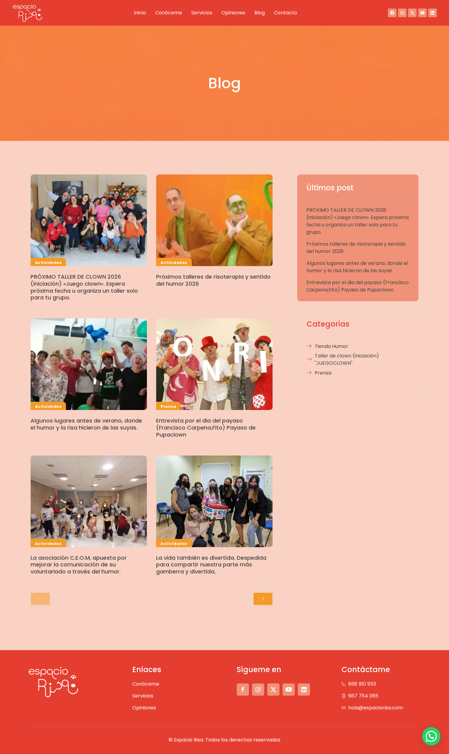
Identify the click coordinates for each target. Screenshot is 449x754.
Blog (259, 12)
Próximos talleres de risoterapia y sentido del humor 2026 (213, 280)
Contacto (285, 12)
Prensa (168, 406)
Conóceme (168, 12)
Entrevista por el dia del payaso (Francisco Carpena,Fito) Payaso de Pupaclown (206, 427)
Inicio (140, 12)
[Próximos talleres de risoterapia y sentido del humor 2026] (214, 220)
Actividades (48, 262)
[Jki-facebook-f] (243, 689)
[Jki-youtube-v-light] (289, 689)
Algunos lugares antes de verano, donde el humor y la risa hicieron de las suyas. (86, 424)
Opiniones (233, 12)
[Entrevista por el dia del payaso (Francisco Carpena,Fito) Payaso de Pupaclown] (214, 364)
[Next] (263, 598)
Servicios (201, 12)
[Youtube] (422, 13)
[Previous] (40, 598)
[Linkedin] (432, 13)
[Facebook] (392, 13)
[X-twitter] (412, 13)
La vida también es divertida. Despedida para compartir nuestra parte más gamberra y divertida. (211, 565)
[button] (431, 736)
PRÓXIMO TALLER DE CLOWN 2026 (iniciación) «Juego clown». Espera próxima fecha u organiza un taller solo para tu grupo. (84, 287)
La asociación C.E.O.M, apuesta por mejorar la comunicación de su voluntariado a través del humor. (79, 565)
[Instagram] (402, 13)
